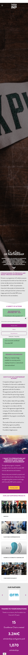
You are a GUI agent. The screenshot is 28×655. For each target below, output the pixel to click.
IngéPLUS (6, 516)
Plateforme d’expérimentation (12, 537)
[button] (26, 318)
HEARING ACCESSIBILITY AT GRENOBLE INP (14, 557)
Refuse (14, 329)
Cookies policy (11, 336)
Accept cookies (14, 325)
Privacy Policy (16, 336)
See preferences (14, 333)
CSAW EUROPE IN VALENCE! (10, 578)
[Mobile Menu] (2, 5)
